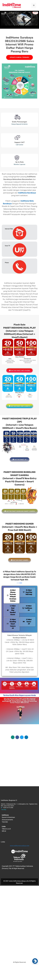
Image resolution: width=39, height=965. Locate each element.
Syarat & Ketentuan (8, 817)
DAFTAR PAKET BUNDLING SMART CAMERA (20, 511)
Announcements (7, 820)
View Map (3, 809)
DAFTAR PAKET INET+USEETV (20, 406)
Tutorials (5, 822)
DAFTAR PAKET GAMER (20, 560)
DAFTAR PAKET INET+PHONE (20, 370)
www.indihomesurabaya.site (19, 846)
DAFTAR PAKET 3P (20, 459)
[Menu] (33, 5)
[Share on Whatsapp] (13, 737)
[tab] (12, 595)
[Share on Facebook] (17, 737)
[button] (35, 961)
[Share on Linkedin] (26, 737)
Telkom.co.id (6, 829)
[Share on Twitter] (22, 737)
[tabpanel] (19, 654)
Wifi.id (4, 831)
